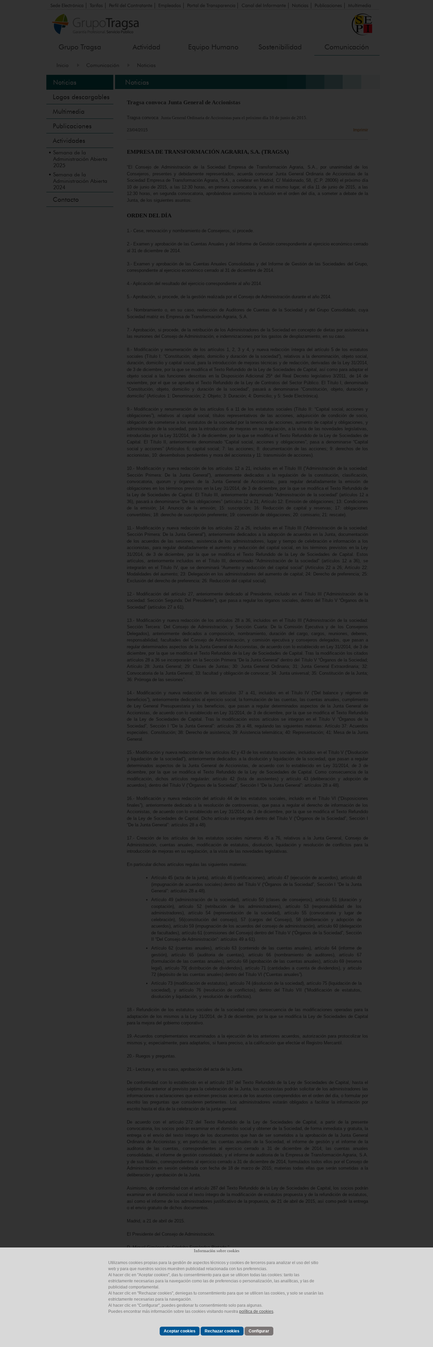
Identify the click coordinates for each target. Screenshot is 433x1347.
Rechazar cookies (222, 1331)
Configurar (259, 1331)
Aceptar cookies (180, 1331)
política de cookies (256, 1311)
